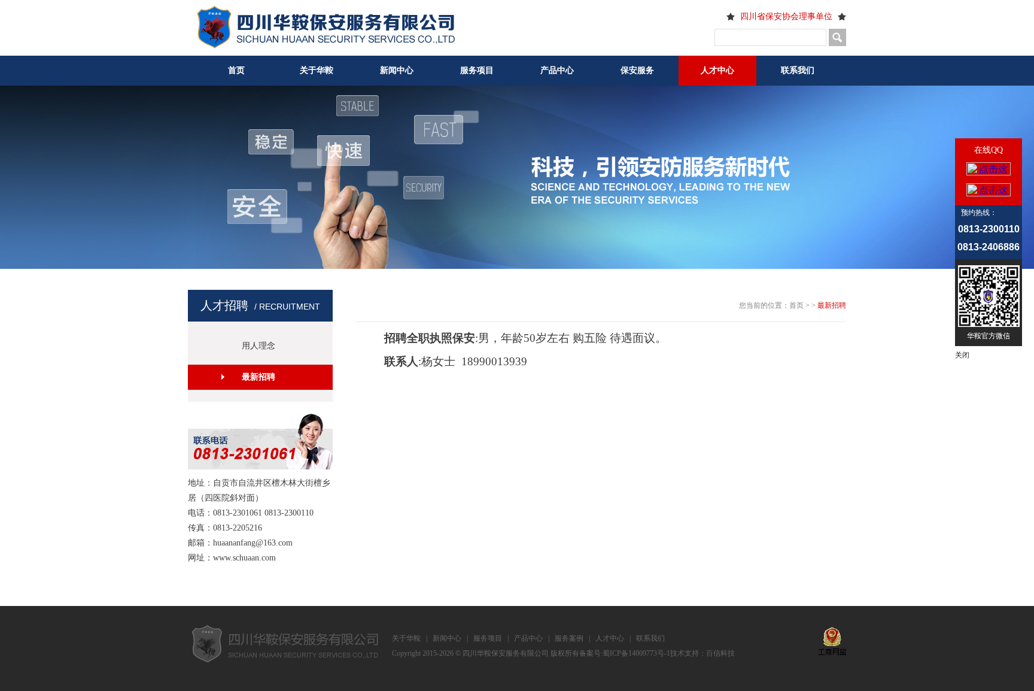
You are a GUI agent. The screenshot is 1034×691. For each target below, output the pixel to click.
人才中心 (717, 70)
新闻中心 (396, 70)
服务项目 (477, 70)
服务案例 (569, 638)
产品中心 (557, 70)
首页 (236, 70)
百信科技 (720, 653)
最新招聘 (258, 376)
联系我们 (797, 70)
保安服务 (637, 70)
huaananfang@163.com (253, 542)
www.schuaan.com (244, 557)
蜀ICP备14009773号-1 (636, 653)
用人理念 (258, 345)
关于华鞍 (316, 70)
